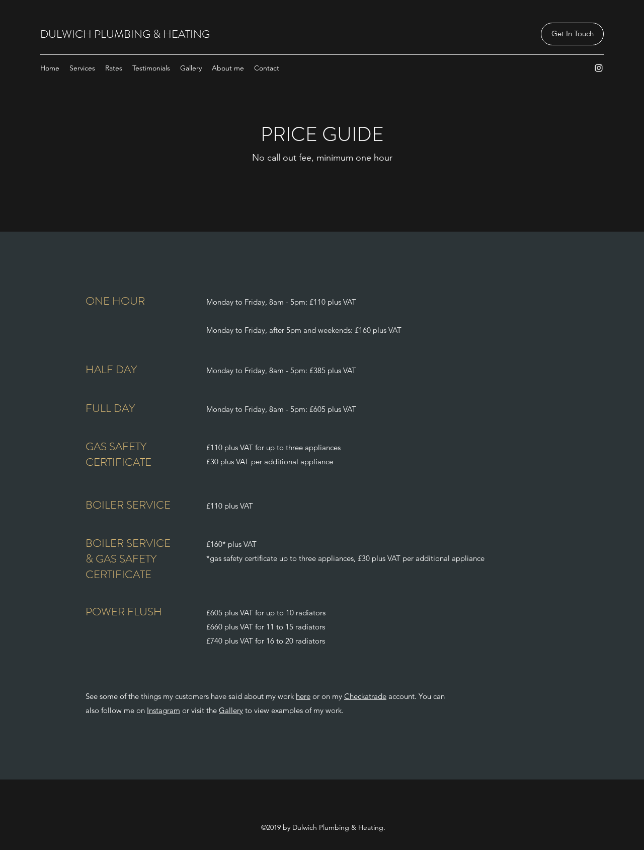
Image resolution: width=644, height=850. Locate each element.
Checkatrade (365, 696)
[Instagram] (599, 68)
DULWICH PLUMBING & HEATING (125, 34)
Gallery (231, 710)
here (303, 696)
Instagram (163, 710)
